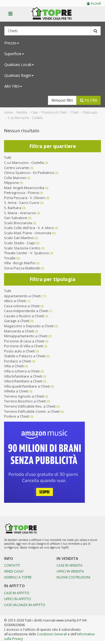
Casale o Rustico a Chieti (24, 315)
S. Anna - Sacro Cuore (21, 202)
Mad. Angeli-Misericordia (24, 187)
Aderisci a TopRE (18, 577)
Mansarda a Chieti (19, 331)
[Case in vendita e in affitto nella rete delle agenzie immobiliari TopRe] (55, 16)
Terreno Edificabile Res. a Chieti (29, 406)
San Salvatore (15, 217)
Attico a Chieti (15, 300)
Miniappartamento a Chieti (25, 335)
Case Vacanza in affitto (24, 605)
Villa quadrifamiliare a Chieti (27, 386)
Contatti (12, 565)
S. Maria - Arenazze (20, 212)
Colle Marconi (15, 177)
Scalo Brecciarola (18, 222)
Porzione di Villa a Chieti (23, 345)
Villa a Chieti (14, 366)
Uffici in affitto (17, 599)
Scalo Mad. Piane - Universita (27, 232)
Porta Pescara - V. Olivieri (24, 197)
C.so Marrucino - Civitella (24, 162)
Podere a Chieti (16, 416)
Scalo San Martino (19, 237)
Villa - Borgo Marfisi (19, 262)
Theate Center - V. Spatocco (26, 252)
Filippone (11, 182)
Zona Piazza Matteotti (22, 268)
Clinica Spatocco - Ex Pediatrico (29, 172)
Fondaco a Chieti (17, 361)
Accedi (95, 3)
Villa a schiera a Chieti (22, 371)
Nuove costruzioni (73, 577)
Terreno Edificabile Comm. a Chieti (32, 411)
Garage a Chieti (16, 320)
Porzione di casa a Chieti (24, 341)
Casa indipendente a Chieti (26, 310)
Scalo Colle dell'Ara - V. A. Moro (29, 227)
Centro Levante (16, 167)
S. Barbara (12, 207)
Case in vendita (69, 565)
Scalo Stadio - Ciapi (19, 242)
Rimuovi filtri (62, 100)
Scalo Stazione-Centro (22, 248)
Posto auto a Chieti (19, 351)
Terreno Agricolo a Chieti (24, 396)
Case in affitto (16, 593)
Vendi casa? (14, 571)
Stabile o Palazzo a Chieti (24, 355)
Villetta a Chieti (16, 391)
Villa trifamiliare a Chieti (23, 381)
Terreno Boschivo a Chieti (25, 401)
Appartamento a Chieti (22, 295)
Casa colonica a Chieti (22, 305)
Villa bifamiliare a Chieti (23, 376)
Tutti (7, 157)
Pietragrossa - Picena (21, 192)
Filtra (90, 100)
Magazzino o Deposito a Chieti (29, 325)
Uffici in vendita (70, 571)
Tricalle (10, 258)
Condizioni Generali (52, 634)
